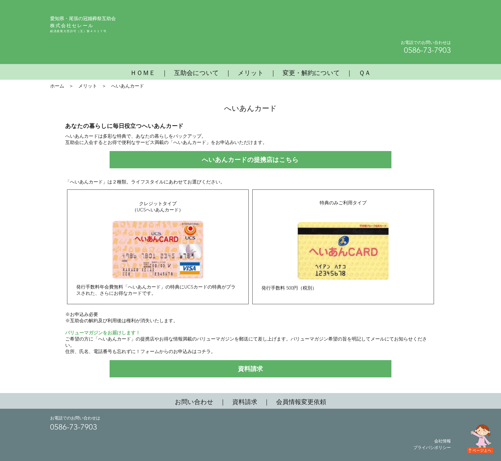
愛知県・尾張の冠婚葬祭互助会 (83, 18)
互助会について (196, 72)
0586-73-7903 (427, 50)
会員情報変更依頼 (301, 401)
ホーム (57, 86)
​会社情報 (442, 441)
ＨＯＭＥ (142, 72)
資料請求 (244, 401)
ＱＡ (365, 72)
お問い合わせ (194, 401)
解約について (320, 72)
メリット (251, 72)
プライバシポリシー (432, 448)
